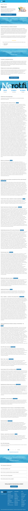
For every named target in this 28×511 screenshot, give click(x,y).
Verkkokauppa (11, 252)
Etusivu (2, 4)
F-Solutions (24, 509)
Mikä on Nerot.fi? (23, 494)
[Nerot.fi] (4, 492)
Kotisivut (11, 160)
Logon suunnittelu (10, 497)
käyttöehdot (11, 509)
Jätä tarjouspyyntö (14, 486)
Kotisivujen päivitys (10, 495)
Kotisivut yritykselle (10, 496)
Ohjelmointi (16, 503)
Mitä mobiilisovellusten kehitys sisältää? (7, 478)
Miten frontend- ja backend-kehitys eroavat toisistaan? (10, 472)
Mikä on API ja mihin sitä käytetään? (6, 475)
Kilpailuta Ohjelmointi (8, 14)
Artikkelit (22, 493)
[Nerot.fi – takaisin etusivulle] (3, 1)
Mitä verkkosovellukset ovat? (5, 468)
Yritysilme (9, 499)
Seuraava (19, 449)
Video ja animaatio (17, 500)
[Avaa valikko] (26, 1)
